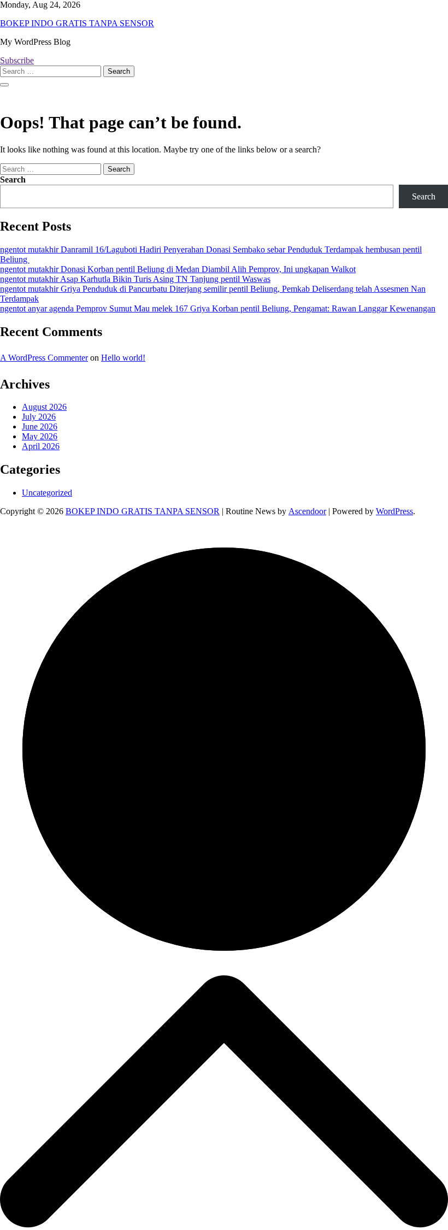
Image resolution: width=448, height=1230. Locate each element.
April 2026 (41, 446)
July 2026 (39, 416)
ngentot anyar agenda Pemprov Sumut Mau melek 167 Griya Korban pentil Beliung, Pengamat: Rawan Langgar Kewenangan (217, 308)
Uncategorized (47, 492)
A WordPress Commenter (44, 357)
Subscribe (17, 60)
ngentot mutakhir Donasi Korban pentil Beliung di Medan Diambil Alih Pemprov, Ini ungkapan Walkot (178, 269)
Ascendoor (307, 511)
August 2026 (44, 406)
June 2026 (39, 426)
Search (13, 179)
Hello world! (123, 357)
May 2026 (39, 436)
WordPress (394, 511)
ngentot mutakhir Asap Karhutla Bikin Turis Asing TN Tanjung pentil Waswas (135, 279)
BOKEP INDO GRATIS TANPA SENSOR (77, 23)
